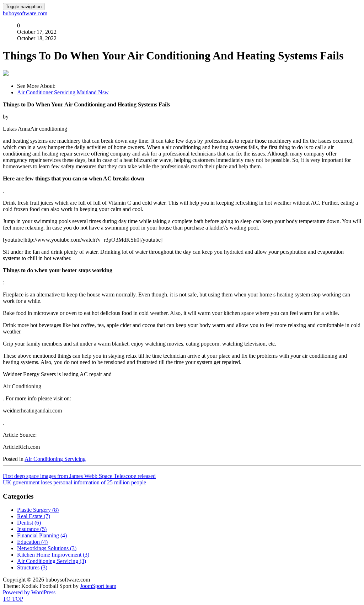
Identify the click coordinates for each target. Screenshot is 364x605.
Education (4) (32, 542)
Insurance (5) (32, 529)
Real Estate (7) (33, 516)
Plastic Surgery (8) (38, 510)
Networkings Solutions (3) (46, 548)
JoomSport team (98, 586)
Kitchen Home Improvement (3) (53, 555)
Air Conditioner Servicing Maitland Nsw (63, 92)
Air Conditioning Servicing (55, 459)
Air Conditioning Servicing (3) (51, 561)
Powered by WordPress (29, 592)
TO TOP (13, 599)
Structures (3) (32, 567)
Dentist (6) (29, 523)
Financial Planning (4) (42, 535)
